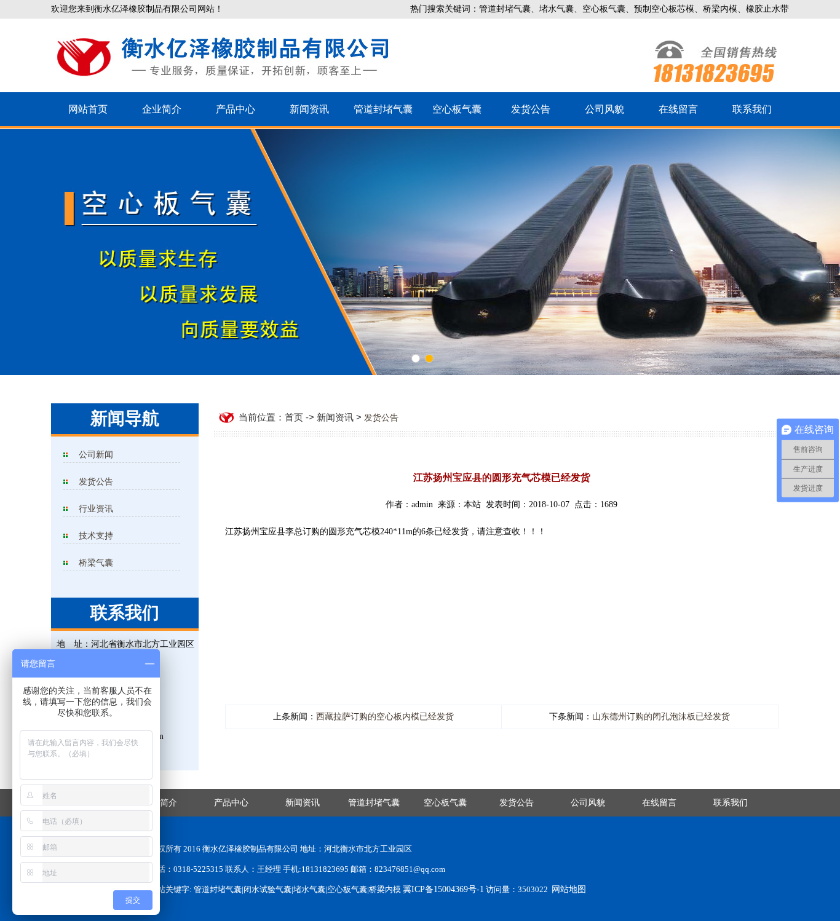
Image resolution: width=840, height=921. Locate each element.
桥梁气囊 (96, 562)
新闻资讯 (309, 109)
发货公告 (530, 109)
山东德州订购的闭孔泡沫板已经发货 (661, 716)
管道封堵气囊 (383, 109)
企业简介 (161, 109)
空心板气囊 (456, 109)
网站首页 (88, 109)
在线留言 (678, 109)
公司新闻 (96, 454)
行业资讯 (96, 508)
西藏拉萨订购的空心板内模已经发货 (385, 716)
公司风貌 (604, 109)
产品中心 (235, 109)
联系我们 (752, 109)
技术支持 (96, 535)
